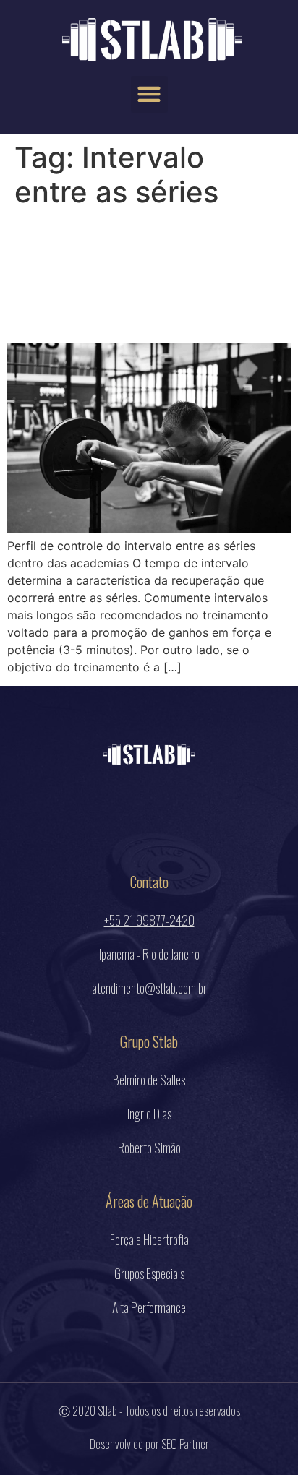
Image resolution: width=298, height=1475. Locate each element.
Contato (149, 882)
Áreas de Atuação (149, 1201)
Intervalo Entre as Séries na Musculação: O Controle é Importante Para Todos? (140, 276)
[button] (149, 94)
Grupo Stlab (149, 1041)
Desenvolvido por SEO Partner (149, 1444)
